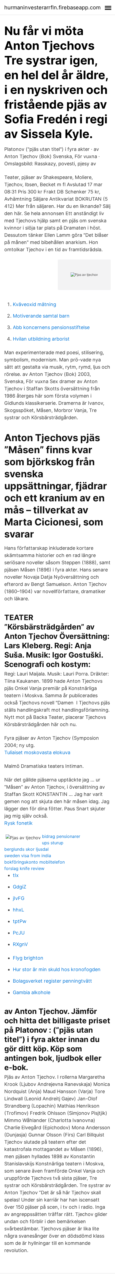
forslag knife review (24, 868)
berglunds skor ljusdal (26, 849)
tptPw (19, 921)
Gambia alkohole (31, 992)
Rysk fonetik (18, 823)
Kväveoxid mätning (34, 304)
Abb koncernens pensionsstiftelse (51, 327)
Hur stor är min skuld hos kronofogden (57, 969)
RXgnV (20, 944)
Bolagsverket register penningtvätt (52, 981)
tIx (16, 875)
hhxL (18, 910)
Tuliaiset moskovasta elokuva (37, 752)
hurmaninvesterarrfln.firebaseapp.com (52, 7)
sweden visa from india (27, 855)
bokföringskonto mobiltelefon (34, 862)
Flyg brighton (28, 958)
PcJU (19, 933)
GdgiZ (19, 887)
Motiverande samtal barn (41, 316)
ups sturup (52, 842)
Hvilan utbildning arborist (41, 339)
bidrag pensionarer (61, 836)
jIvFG (18, 898)
